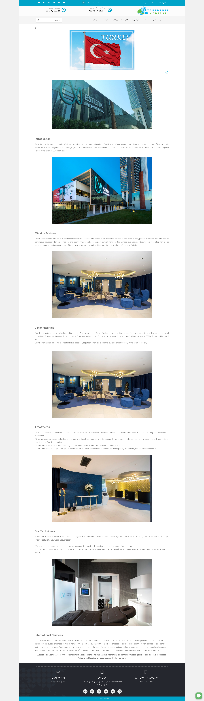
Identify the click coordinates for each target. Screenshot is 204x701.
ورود (144, 3)
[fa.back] (35, 28)
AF (84, 2)
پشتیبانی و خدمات (54, 8)
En (93, 2)
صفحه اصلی (163, 20)
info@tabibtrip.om (58, 681)
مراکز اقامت (105, 20)
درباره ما (153, 20)
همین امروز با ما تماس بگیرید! (97, 8)
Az (98, 2)
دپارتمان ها (135, 20)
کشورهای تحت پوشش (120, 20)
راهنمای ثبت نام (163, 3)
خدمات (144, 20)
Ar (88, 2)
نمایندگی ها (94, 20)
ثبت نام (152, 3)
